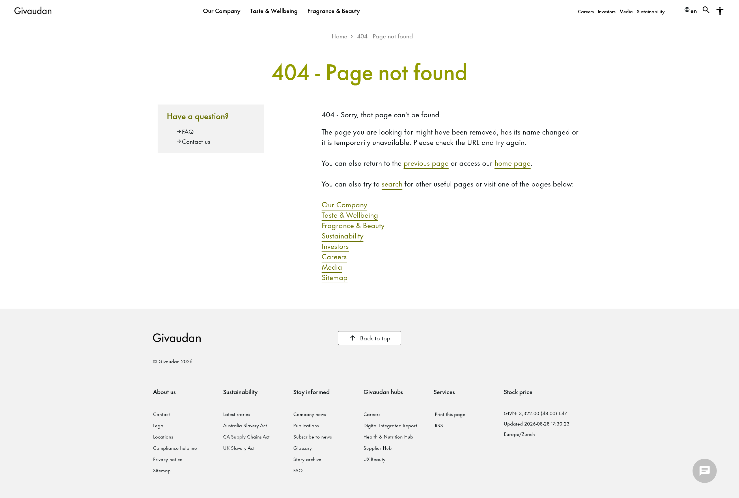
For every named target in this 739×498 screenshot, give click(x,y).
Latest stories (236, 413)
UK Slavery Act (239, 447)
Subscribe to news (312, 436)
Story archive (307, 458)
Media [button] (626, 11)
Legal (159, 425)
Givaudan (177, 337)
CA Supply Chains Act (246, 436)
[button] (706, 11)
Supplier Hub (377, 447)
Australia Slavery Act (245, 425)
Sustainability (342, 235)
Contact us (196, 141)
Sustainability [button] (651, 11)
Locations (163, 436)
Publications (306, 425)
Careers (334, 256)
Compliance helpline (175, 447)
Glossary (302, 447)
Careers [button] (586, 11)
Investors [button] (606, 11)
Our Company (344, 204)
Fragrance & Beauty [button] (333, 10)
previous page (426, 162)
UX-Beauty (374, 458)
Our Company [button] (221, 10)
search (392, 183)
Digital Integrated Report (390, 425)
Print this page (450, 413)
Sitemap (335, 276)
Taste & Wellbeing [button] (274, 10)
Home (339, 35)
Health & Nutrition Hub (388, 436)
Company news (309, 413)
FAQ (188, 131)
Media (332, 266)
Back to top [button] (375, 337)
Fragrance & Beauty (353, 224)
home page (512, 162)
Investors (335, 245)
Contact (161, 413)
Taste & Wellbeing (350, 214)
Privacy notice (167, 458)
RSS (439, 425)
